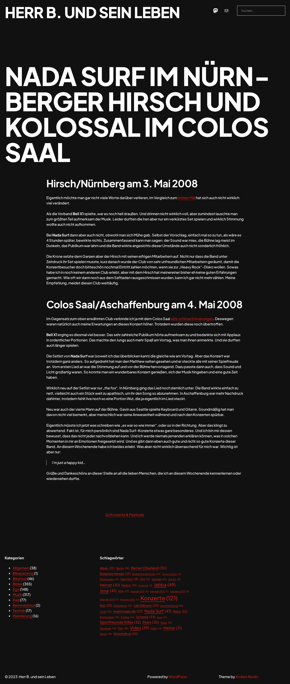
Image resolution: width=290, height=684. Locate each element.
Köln (123, 591)
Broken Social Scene (146, 573)
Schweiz (145, 617)
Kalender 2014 (109, 599)
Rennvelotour (24, 605)
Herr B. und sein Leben (92, 12)
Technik (19, 610)
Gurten (174, 579)
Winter (106, 633)
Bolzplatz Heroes (115, 573)
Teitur (166, 622)
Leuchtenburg (171, 605)
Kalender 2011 (139, 591)
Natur (180, 611)
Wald (156, 628)
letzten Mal (186, 197)
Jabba (165, 584)
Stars (150, 622)
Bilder (17, 584)
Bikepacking (23, 573)
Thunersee (108, 628)
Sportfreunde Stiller (120, 622)
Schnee (127, 617)
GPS (145, 579)
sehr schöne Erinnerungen (192, 318)
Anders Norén (247, 676)
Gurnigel (159, 579)
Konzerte (159, 598)
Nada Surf (157, 611)
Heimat (110, 585)
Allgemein (21, 568)
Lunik (105, 611)
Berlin (122, 568)
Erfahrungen (109, 579)
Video (139, 627)
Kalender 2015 (129, 599)
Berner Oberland (149, 568)
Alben (107, 568)
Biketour (20, 578)
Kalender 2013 (179, 591)
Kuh (106, 605)
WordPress (177, 676)
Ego (16, 589)
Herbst (129, 585)
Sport (162, 617)
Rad (16, 600)
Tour (123, 628)
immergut (145, 585)
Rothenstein (109, 617)
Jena (108, 590)
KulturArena (123, 605)
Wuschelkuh (125, 633)
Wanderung (22, 616)
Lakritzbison (146, 605)
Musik (17, 594)
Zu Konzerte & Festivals (125, 514)
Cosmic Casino (171, 574)
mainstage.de (128, 611)
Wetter (172, 628)
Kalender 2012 (159, 591)
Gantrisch (129, 579)
